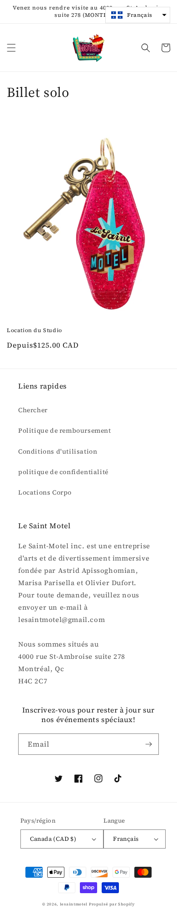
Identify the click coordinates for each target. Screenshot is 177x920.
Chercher (33, 410)
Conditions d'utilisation (57, 451)
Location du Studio (34, 330)
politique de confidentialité (63, 471)
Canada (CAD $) (53, 839)
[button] (11, 48)
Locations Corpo (45, 492)
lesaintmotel (74, 904)
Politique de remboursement (64, 430)
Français (125, 839)
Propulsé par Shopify (112, 904)
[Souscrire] (148, 744)
